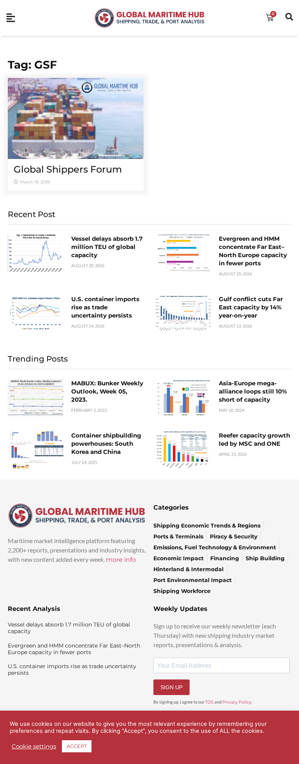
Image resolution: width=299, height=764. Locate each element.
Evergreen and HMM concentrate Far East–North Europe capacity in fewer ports (74, 649)
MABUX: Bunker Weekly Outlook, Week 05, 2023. (107, 391)
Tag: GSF (32, 64)
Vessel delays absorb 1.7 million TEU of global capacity (106, 247)
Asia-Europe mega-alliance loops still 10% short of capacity (253, 391)
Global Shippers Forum (68, 169)
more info (121, 559)
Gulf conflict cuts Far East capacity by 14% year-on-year (251, 307)
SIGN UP (171, 687)
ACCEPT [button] (77, 746)
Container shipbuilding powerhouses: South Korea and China (106, 443)
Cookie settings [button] (34, 746)
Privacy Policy (237, 702)
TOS (209, 702)
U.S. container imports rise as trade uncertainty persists (105, 307)
